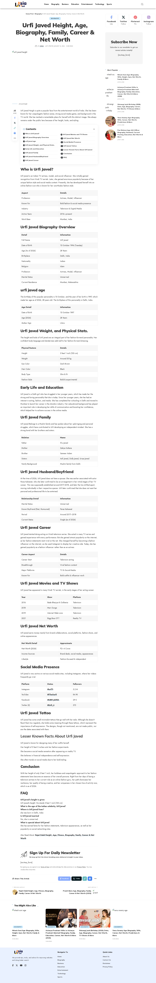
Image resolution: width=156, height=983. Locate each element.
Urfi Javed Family (31, 153)
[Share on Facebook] (14, 117)
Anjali (42, 46)
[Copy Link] (14, 127)
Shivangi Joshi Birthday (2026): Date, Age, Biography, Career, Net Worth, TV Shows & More (129, 106)
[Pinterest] (135, 20)
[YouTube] (21, 965)
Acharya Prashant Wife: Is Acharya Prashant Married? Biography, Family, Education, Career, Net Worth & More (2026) (128, 91)
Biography (55, 18)
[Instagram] (148, 20)
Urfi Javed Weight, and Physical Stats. (40, 145)
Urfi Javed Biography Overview (37, 137)
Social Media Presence (72, 142)
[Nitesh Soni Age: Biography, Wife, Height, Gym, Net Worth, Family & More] (110, 78)
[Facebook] (111, 20)
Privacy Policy (81, 867)
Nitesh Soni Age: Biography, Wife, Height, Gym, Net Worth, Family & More (129, 77)
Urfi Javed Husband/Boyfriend (36, 156)
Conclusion (68, 154)
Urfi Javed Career (32, 160)
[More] (14, 138)
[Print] (14, 132)
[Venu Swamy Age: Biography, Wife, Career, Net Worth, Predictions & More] (110, 121)
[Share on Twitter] (14, 122)
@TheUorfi (52, 694)
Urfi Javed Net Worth (72, 138)
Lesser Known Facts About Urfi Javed (78, 150)
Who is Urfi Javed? (32, 134)
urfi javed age (30, 141)
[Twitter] (123, 20)
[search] (142, 4)
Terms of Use (45, 867)
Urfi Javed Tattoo (70, 146)
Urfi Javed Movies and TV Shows (75, 134)
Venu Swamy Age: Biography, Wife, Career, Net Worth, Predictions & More (128, 120)
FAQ (65, 157)
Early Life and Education (34, 149)
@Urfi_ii (50, 705)
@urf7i (50, 689)
